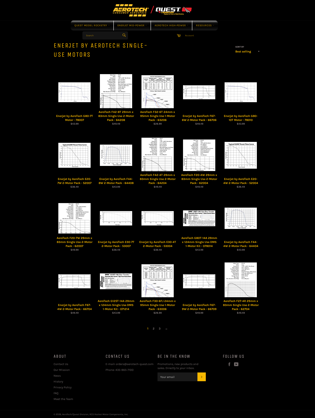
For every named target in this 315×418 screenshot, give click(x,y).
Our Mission (62, 370)
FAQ (56, 393)
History (58, 381)
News (57, 375)
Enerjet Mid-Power (131, 25)
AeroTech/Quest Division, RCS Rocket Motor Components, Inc (95, 414)
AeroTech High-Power (171, 25)
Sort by (239, 47)
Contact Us (61, 364)
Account (189, 35)
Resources (204, 25)
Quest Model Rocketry (91, 25)
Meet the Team (63, 399)
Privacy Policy (62, 387)
